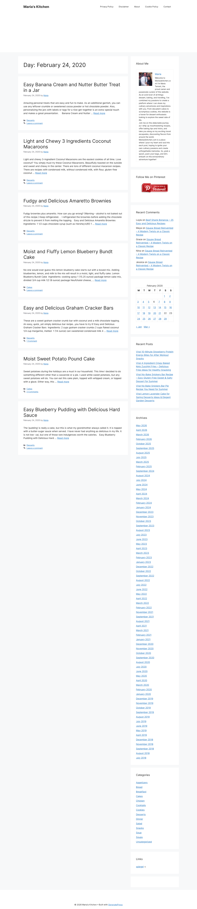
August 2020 (143, 662)
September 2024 (145, 471)
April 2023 (141, 548)
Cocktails (141, 805)
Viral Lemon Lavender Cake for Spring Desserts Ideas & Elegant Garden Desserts (153, 397)
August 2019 (143, 717)
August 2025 (143, 452)
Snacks (140, 828)
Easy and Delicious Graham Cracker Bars (68, 308)
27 (154, 318)
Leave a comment (35, 123)
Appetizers (142, 782)
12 (149, 307)
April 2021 (141, 625)
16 (170, 307)
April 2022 (141, 598)
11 (144, 307)
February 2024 (144, 503)
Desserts (31, 120)
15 (165, 307)
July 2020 (141, 666)
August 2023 (143, 530)
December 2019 (144, 698)
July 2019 (141, 721)
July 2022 (141, 585)
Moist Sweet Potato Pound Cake (59, 359)
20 (154, 313)
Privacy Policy (106, 6)
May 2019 (141, 730)
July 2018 (141, 757)
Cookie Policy (151, 6)
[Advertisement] (98, 33)
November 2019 (144, 703)
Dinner (139, 819)
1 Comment (32, 341)
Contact (167, 6)
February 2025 (144, 466)
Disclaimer (124, 6)
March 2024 (142, 498)
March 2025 (142, 462)
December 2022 (144, 566)
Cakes (29, 287)
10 (138, 307)
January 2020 (143, 694)
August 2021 (143, 621)
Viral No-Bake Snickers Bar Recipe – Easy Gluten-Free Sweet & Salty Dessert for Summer (154, 378)
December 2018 (144, 739)
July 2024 (141, 480)
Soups (139, 837)
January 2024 (143, 507)
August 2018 (143, 753)
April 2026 (141, 430)
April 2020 (141, 680)
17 (138, 313)
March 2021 (142, 630)
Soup (139, 832)
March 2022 (142, 603)
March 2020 (142, 685)
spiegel (140, 866)
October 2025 (143, 443)
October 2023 (143, 521)
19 (149, 313)
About (137, 6)
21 (160, 313)
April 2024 (141, 493)
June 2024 (142, 484)
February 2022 (144, 607)
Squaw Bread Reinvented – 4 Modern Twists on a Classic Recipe (154, 231)
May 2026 (141, 425)
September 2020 (145, 657)
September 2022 (145, 575)
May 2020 (141, 676)
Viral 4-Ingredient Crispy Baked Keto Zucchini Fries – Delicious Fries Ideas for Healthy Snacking (153, 366)
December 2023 (144, 512)
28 (160, 318)
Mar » (147, 326)
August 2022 (143, 580)
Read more (99, 113)
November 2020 (145, 648)
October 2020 (143, 653)
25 (144, 318)
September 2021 (145, 616)
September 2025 (145, 448)
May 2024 (141, 489)
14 (160, 307)
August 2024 (143, 475)
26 (149, 318)
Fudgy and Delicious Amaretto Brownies (67, 201)
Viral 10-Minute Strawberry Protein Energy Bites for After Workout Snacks (154, 355)
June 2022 (141, 589)
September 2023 (145, 525)
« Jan (139, 326)
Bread (139, 787)
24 (138, 318)
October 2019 (143, 707)
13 (154, 307)
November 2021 (144, 612)
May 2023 (141, 544)
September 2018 (145, 748)
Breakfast (141, 791)
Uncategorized (144, 841)
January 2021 (143, 639)
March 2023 (142, 553)
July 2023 (141, 534)
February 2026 (144, 439)
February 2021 (143, 635)
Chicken (140, 800)
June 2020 (142, 671)
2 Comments (32, 392)
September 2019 (145, 712)
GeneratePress (115, 904)
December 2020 (144, 644)
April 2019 (141, 735)
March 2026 (142, 434)
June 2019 (141, 726)
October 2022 (143, 571)
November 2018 (144, 744)
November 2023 (145, 516)
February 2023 (144, 557)
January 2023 (143, 562)
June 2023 (142, 539)
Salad (139, 823)
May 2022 (141, 594)
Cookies (140, 810)
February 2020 (144, 689)
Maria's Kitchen (36, 7)
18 (144, 313)
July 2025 (141, 457)
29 (165, 318)
